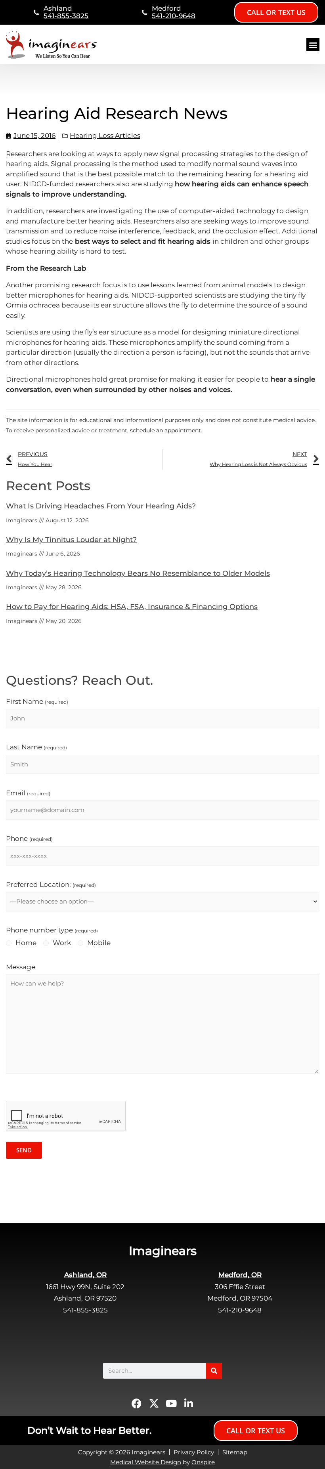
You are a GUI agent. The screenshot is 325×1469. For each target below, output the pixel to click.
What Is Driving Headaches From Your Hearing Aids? (101, 506)
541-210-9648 (173, 16)
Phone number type (52, 930)
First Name (37, 701)
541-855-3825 (66, 16)
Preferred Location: (51, 884)
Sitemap (234, 1452)
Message (20, 967)
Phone (29, 838)
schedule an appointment (165, 430)
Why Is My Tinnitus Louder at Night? (71, 539)
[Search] (214, 1371)
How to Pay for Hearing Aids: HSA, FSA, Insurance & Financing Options (132, 606)
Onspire (203, 1462)
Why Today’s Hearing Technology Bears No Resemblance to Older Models (138, 573)
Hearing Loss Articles (105, 135)
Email (28, 793)
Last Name (36, 747)
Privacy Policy (194, 1452)
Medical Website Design (145, 1462)
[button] (312, 44)
